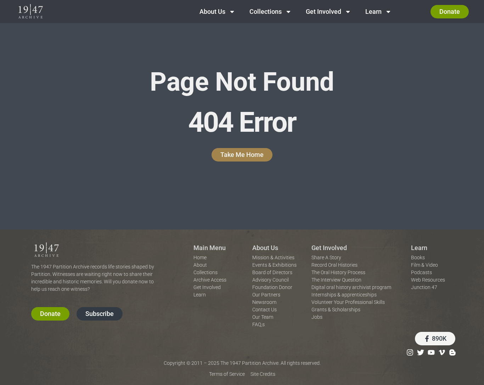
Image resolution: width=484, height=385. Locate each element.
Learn (373, 11)
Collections (265, 11)
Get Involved (323, 11)
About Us (212, 11)
